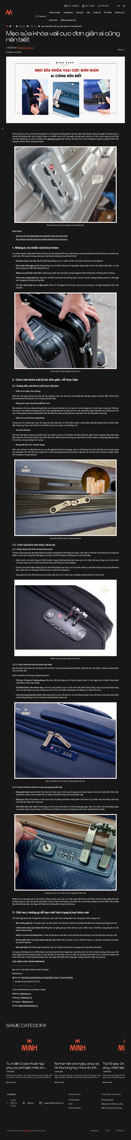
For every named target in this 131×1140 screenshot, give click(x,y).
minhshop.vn (25, 994)
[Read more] (10, 1082)
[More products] (68, 20)
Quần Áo (97, 12)
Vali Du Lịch (120, 12)
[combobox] (118, 6)
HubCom (27, 1131)
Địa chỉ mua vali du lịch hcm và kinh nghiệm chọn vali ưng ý (42, 239)
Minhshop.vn (26, 997)
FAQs (71, 1104)
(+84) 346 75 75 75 (13, 1103)
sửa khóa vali (53, 139)
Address (30, 1103)
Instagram (94, 1131)
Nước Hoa (53, 20)
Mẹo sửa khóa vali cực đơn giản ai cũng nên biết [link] (61, 26)
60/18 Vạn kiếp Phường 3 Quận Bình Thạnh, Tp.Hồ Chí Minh (47, 977)
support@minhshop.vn (28, 1006)
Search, (42, 16)
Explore (105, 6)
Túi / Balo (108, 12)
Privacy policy (74, 1100)
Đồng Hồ (80, 12)
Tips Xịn (33, 26)
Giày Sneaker (54, 12)
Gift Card (90, 6)
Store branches (75, 1108)
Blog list (22, 26)
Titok (107, 1131)
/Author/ (20, 47)
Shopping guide (107, 1100)
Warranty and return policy (111, 1108)
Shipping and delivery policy (112, 1104)
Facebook (120, 1131)
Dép (88, 12)
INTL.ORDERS (73, 6)
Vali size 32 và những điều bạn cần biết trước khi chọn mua (42, 236)
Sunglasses (68, 12)
